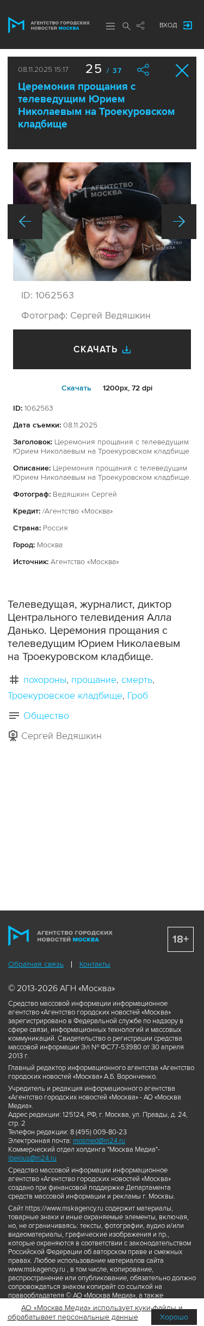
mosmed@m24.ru (99, 1140)
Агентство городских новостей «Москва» (49, 25)
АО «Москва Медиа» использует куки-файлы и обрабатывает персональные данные (95, 1312)
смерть (136, 680)
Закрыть (182, 70)
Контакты (94, 964)
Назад (25, 221)
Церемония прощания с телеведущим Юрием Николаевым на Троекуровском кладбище (96, 106)
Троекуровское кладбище (65, 695)
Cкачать (76, 388)
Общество (46, 716)
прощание (93, 680)
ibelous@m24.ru (32, 1158)
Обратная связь (36, 964)
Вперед (179, 221)
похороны (44, 680)
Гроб (137, 695)
